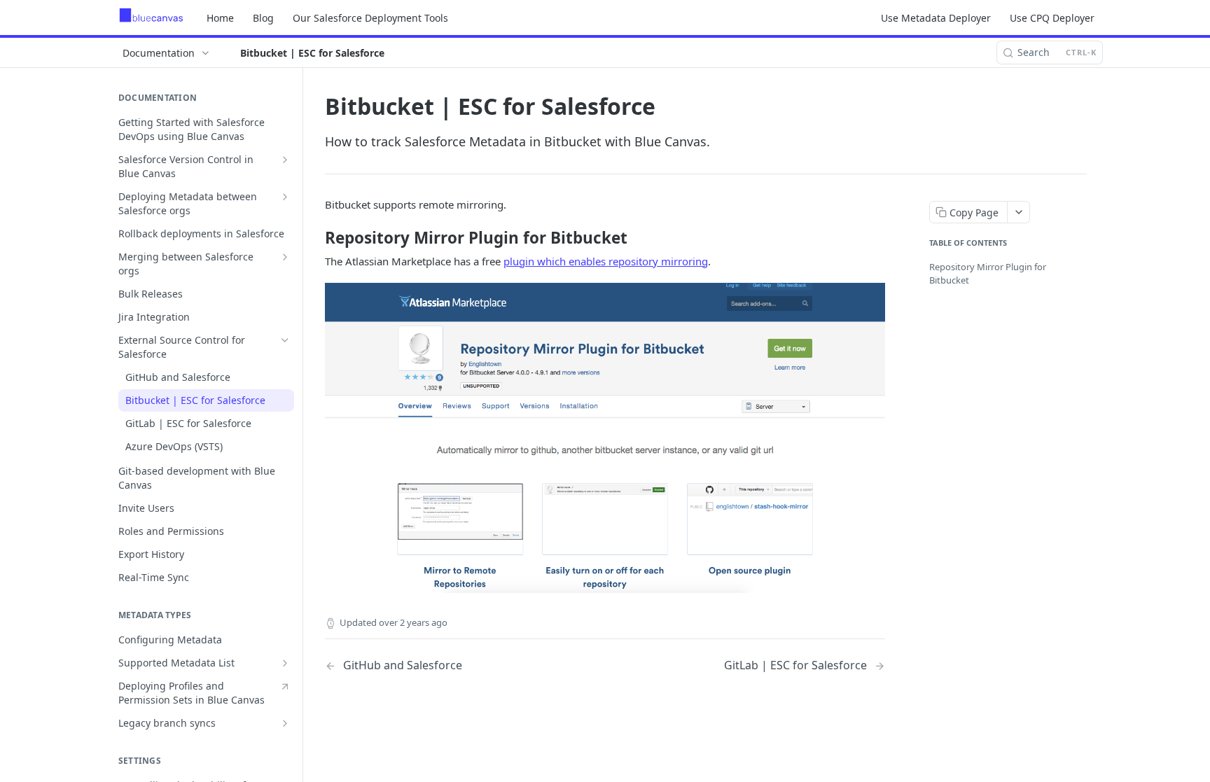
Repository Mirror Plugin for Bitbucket (987, 273)
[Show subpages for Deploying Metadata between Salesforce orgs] (285, 196)
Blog (263, 18)
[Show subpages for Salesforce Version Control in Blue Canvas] (285, 159)
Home (220, 18)
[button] (605, 438)
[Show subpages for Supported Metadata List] (285, 663)
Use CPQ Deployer (1052, 18)
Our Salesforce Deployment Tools (370, 18)
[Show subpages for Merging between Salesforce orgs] (285, 257)
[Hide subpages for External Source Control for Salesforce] (285, 340)
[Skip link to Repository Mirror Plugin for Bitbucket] (315, 238)
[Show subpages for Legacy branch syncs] (285, 723)
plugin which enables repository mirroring (605, 261)
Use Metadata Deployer (936, 18)
